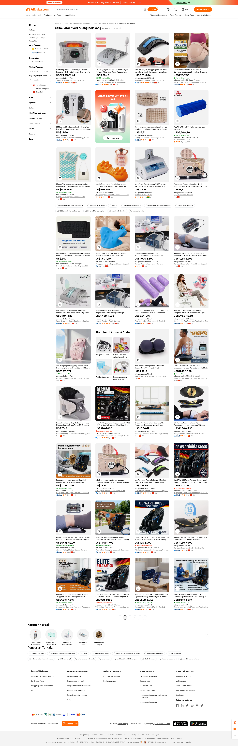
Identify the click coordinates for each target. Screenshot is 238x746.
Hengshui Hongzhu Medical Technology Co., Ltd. (73, 433)
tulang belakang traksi (185, 205)
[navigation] (40, 321)
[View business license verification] (141, 742)
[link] (235, 722)
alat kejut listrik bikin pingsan (127, 659)
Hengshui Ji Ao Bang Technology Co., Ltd (72, 266)
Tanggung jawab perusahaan (42, 686)
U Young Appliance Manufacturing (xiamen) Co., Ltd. (152, 433)
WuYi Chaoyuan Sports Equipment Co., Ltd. (72, 321)
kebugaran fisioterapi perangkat (159, 205)
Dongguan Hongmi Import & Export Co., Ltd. (112, 264)
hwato (114, 205)
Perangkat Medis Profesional (105, 23)
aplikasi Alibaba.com (161, 724)
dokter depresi (176, 653)
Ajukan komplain (146, 686)
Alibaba (58, 23)
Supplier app (123, 724)
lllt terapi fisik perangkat (95, 211)
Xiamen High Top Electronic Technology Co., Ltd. (191, 321)
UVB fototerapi (65, 659)
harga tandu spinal (168, 659)
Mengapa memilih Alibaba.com (42, 676)
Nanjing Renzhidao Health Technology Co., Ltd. (152, 376)
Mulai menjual (181, 681)
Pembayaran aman (74, 676)
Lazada (119, 735)
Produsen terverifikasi (111, 676)
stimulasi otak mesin (102, 653)
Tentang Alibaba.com (39, 671)
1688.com (93, 735)
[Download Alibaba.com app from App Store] (180, 723)
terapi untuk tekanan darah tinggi (128, 653)
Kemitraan (180, 695)
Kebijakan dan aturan (75, 700)
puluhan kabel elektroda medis (42, 659)
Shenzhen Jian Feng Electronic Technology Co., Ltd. (191, 378)
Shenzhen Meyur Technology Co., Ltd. (70, 80)
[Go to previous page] (120, 617)
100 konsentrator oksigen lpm (69, 211)
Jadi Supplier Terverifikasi (185, 690)
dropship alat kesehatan (190, 659)
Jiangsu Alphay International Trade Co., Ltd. (190, 264)
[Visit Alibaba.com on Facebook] (177, 705)
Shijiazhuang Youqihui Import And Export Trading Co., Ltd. (191, 82)
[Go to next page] (145, 617)
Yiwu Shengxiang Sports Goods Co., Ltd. (150, 321)
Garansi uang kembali (75, 681)
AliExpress (84, 735)
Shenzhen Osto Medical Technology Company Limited (73, 138)
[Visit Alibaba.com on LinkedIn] (182, 705)
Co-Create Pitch (37, 681)
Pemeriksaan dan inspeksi (77, 695)
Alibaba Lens (45, 724)
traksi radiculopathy (119, 211)
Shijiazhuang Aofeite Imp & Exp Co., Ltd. (150, 80)
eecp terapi (106, 659)
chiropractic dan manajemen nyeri (63, 653)
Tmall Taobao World (106, 735)
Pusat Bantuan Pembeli (148, 676)
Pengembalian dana (147, 690)
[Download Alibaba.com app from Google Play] (198, 723)
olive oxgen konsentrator (132, 205)
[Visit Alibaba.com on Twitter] (187, 705)
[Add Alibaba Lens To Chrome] (70, 723)
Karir (32, 690)
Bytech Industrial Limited (183, 195)
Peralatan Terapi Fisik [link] (127, 23)
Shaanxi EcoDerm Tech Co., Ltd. (107, 321)
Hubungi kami (145, 681)
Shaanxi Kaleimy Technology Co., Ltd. (149, 264)
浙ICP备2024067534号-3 (182, 742)
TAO (138, 735)
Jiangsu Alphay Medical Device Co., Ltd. (189, 433)
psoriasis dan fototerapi (155, 653)
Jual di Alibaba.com (183, 676)
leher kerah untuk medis (86, 659)
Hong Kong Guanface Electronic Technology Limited (112, 195)
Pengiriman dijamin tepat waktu (79, 686)
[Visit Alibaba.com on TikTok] (202, 705)
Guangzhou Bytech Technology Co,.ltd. (149, 138)
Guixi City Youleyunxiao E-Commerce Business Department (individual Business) (73, 378)
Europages (155, 735)
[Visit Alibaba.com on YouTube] (197, 705)
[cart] (176, 10)
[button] (145, 9)
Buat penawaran (109, 681)
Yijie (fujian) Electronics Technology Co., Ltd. (112, 435)
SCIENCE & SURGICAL (143, 195)
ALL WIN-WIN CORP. (182, 140)
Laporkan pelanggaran (148, 702)
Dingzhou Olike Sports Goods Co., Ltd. (70, 197)
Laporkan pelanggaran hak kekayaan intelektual (153, 696)
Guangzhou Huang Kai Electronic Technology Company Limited (73, 493)
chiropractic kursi (38, 653)
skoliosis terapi (150, 659)
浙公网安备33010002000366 (159, 742)
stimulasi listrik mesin (97, 205)
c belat (85, 653)
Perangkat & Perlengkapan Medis (77, 23)
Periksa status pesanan (184, 686)
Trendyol (145, 735)
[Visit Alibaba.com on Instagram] (192, 705)
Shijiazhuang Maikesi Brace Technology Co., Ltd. (112, 82)
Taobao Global (129, 735)
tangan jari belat (138, 211)
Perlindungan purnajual (76, 690)
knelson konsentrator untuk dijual (71, 205)
